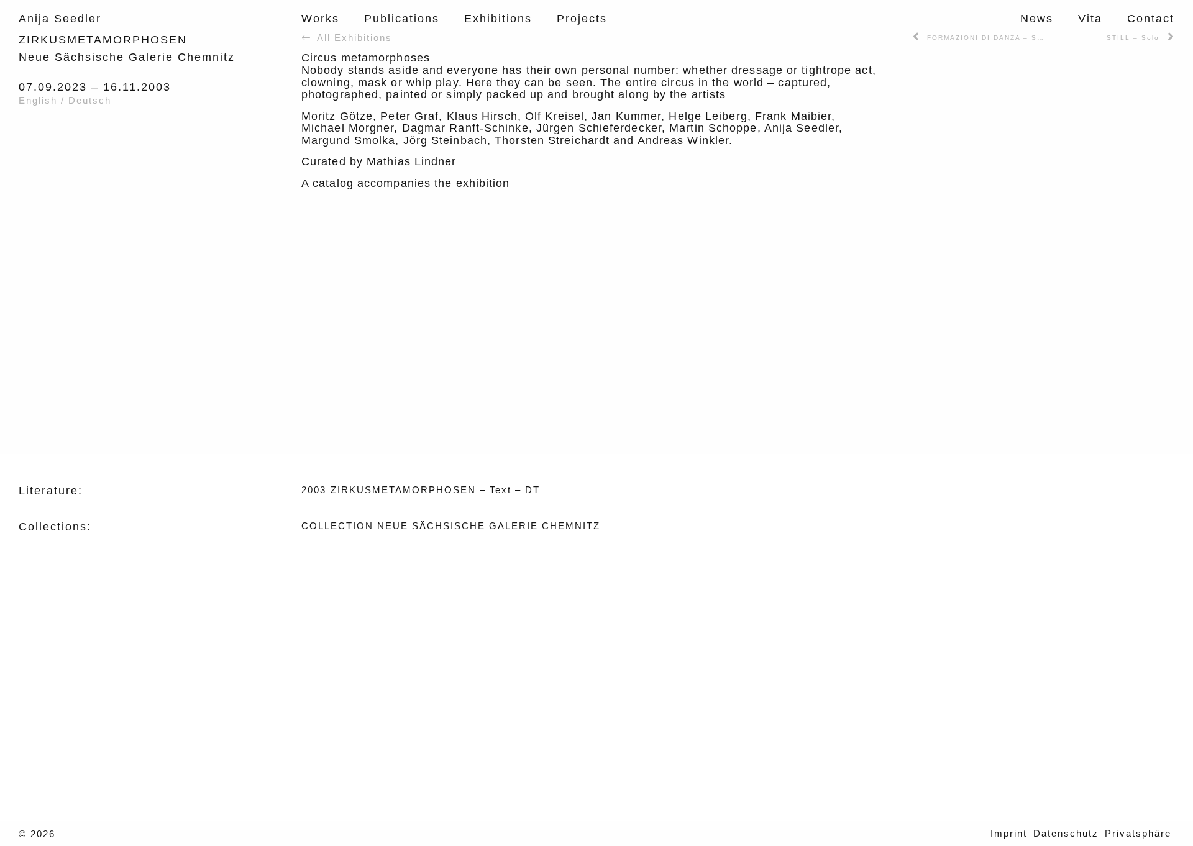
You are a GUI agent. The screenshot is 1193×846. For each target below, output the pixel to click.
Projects (582, 18)
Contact (1150, 18)
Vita (1090, 18)
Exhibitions (498, 18)
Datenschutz (1066, 833)
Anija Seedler (60, 18)
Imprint (1008, 833)
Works (320, 18)
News (1036, 18)
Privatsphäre (1138, 833)
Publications (401, 18)
